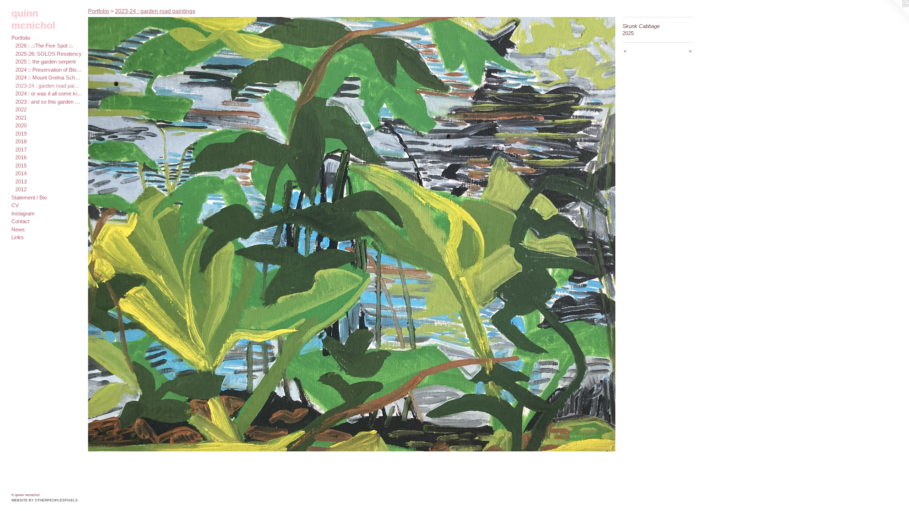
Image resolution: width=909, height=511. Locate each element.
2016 (21, 157)
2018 (21, 141)
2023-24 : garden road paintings (48, 86)
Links (17, 237)
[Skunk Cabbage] (351, 234)
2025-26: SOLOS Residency (48, 54)
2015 (21, 166)
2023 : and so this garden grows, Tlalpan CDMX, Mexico (48, 102)
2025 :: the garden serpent (45, 62)
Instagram (23, 213)
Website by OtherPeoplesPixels (44, 500)
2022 (21, 109)
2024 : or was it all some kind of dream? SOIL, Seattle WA (48, 93)
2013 (21, 181)
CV (15, 205)
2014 (21, 173)
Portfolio (20, 38)
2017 (21, 150)
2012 (21, 189)
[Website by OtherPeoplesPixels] (895, 14)
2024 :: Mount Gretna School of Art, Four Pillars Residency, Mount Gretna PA (48, 78)
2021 (21, 118)
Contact (20, 221)
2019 (21, 134)
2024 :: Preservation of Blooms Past (48, 70)
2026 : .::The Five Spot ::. (44, 46)
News (18, 229)
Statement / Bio (29, 197)
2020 (21, 125)
